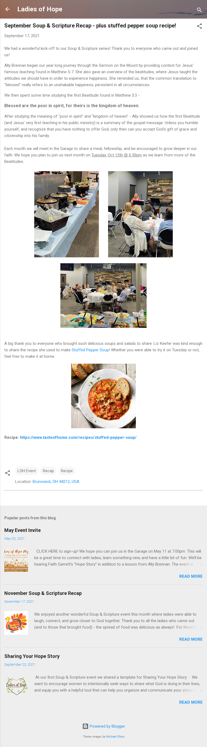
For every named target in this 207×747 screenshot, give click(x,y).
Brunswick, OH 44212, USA (56, 481)
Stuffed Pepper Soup (90, 350)
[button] (199, 27)
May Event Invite (22, 530)
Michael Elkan (115, 736)
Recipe (67, 470)
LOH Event (27, 470)
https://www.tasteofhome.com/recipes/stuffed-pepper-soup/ (78, 437)
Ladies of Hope (39, 9)
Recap (48, 470)
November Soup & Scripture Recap (43, 593)
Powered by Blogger (107, 726)
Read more (191, 576)
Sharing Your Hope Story (32, 656)
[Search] (199, 11)
